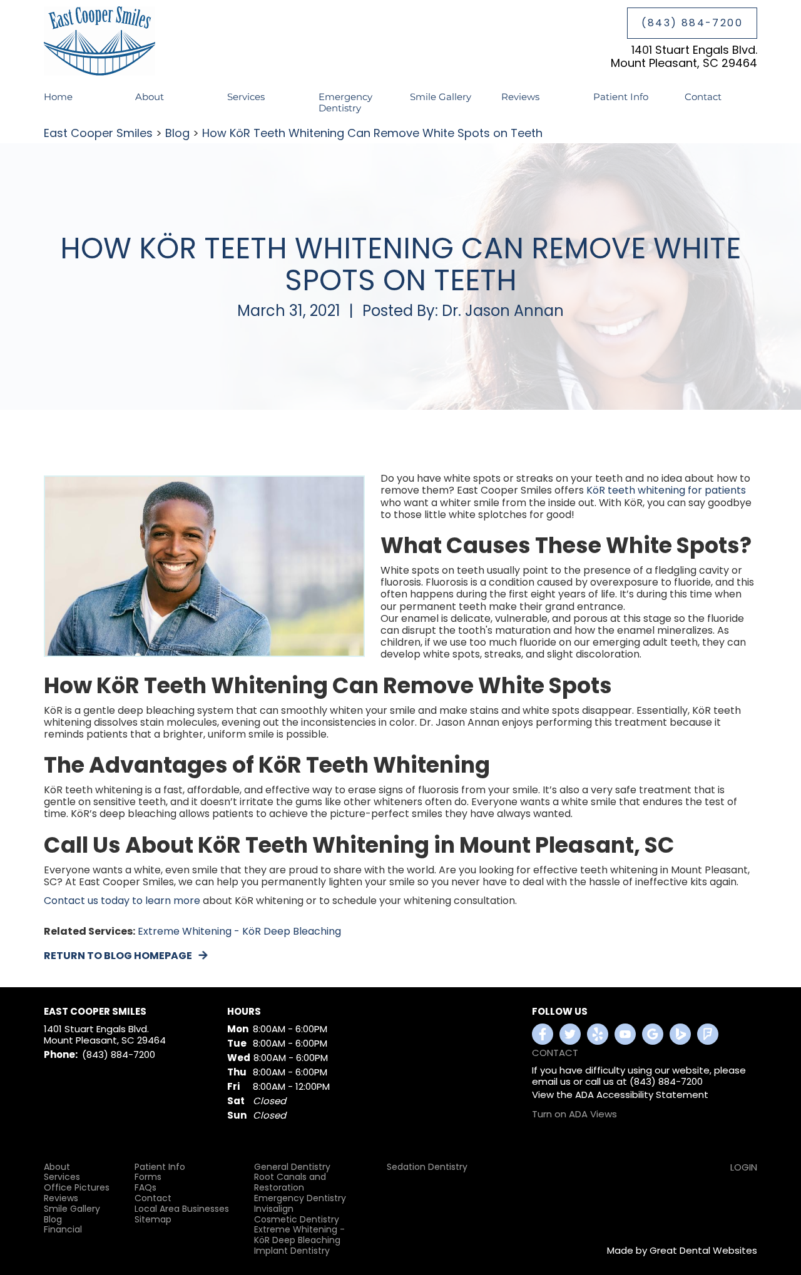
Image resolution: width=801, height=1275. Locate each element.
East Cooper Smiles (98, 133)
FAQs (145, 1187)
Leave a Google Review (652, 1034)
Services (246, 97)
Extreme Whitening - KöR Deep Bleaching (239, 931)
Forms (148, 1177)
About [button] (149, 97)
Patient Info (160, 1167)
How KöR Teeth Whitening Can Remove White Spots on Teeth (372, 133)
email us (551, 1081)
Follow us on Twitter (570, 1034)
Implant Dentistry (292, 1251)
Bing (680, 1034)
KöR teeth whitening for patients (666, 490)
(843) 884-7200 (692, 23)
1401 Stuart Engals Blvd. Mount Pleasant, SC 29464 (684, 56)
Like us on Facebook (542, 1034)
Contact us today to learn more (122, 900)
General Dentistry (292, 1167)
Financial (63, 1229)
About (57, 1167)
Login (743, 1167)
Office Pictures (77, 1187)
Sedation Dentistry (427, 1167)
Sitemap (153, 1219)
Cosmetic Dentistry (296, 1219)
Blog (177, 133)
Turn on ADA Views (574, 1113)
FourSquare (707, 1034)
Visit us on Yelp (597, 1034)
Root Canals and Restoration (290, 1182)
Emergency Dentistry (345, 102)
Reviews (520, 97)
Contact (703, 97)
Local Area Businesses (182, 1209)
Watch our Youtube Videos (625, 1034)
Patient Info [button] (620, 97)
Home (58, 97)
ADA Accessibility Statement (641, 1094)
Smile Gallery (440, 97)
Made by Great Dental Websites (682, 1250)
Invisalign (273, 1209)
